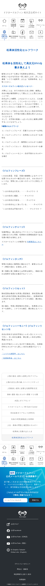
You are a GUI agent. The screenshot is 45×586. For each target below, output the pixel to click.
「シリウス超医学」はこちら (13, 354)
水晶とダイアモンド (23, 401)
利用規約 (22, 579)
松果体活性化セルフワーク (22, 438)
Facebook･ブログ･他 (22, 37)
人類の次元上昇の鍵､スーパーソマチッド (22, 382)
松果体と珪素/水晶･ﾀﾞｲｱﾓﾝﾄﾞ (4, 36)
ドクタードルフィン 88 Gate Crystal (22, 407)
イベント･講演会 (22, 25)
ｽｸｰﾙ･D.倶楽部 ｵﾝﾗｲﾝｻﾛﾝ (31, 25)
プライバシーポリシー (22, 564)
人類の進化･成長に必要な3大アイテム (22, 376)
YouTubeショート (40, 37)
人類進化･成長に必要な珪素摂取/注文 (22, 388)
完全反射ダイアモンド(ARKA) (22, 413)
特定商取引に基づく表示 (22, 574)
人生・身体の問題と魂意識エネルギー (22, 425)
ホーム (4, 25)
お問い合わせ (32, 37)
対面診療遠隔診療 (13, 25)
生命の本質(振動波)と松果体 (22, 419)
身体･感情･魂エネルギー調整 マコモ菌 (22, 394)
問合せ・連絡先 (22, 569)
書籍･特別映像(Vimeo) (13, 37)
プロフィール (40, 25)
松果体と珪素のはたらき (22, 431)
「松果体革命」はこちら (11, 358)
